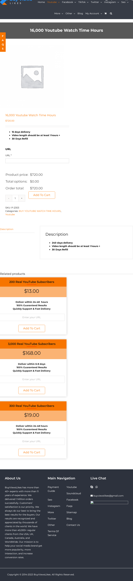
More (51, 512)
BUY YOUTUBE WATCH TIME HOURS (40, 211)
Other (51, 524)
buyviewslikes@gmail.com (108, 495)
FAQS (3, 42)
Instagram (54, 506)
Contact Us (73, 524)
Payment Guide (53, 489)
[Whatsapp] (97, 487)
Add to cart (41, 195)
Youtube (10, 214)
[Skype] (92, 487)
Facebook (72, 499)
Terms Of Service (53, 533)
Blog (69, 518)
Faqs (69, 506)
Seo (50, 499)
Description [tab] (6, 229)
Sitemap (71, 512)
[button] (111, 13)
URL (8, 155)
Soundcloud (73, 493)
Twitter (52, 518)
